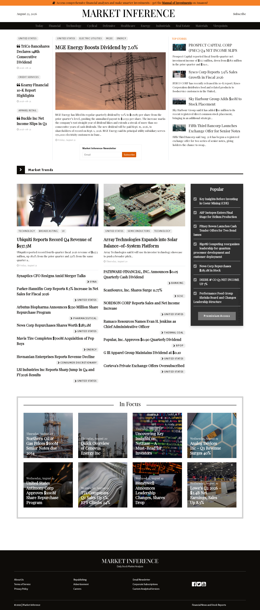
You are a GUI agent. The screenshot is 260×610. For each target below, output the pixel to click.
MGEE (109, 38)
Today (39, 26)
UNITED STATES (28, 38)
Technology (73, 26)
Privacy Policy (21, 589)
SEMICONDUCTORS (139, 231)
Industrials (163, 26)
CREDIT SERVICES (29, 77)
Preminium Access (217, 316)
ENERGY (121, 38)
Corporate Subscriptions (145, 584)
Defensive (109, 26)
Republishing (79, 579)
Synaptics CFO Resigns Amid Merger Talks (51, 275)
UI (63, 231)
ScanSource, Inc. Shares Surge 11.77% (133, 290)
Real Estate (183, 26)
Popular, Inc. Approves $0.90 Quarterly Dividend (142, 339)
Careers (77, 589)
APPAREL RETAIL (28, 110)
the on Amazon (182, 3)
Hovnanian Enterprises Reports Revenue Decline (56, 356)
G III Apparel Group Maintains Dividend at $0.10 (142, 352)
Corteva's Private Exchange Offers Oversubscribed (144, 365)
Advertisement (81, 584)
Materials (202, 26)
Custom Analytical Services (146, 589)
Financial (54, 26)
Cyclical (92, 26)
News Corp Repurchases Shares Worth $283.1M (54, 325)
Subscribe (239, 14)
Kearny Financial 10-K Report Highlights (32, 90)
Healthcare (128, 26)
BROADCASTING (48, 231)
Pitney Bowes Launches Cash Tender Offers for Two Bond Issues (215, 230)
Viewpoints (220, 26)
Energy (145, 26)
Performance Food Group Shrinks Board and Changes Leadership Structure (214, 297)
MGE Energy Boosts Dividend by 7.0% (96, 47)
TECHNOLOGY (27, 231)
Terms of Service (22, 584)
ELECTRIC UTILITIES (90, 38)
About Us (19, 579)
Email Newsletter (141, 579)
